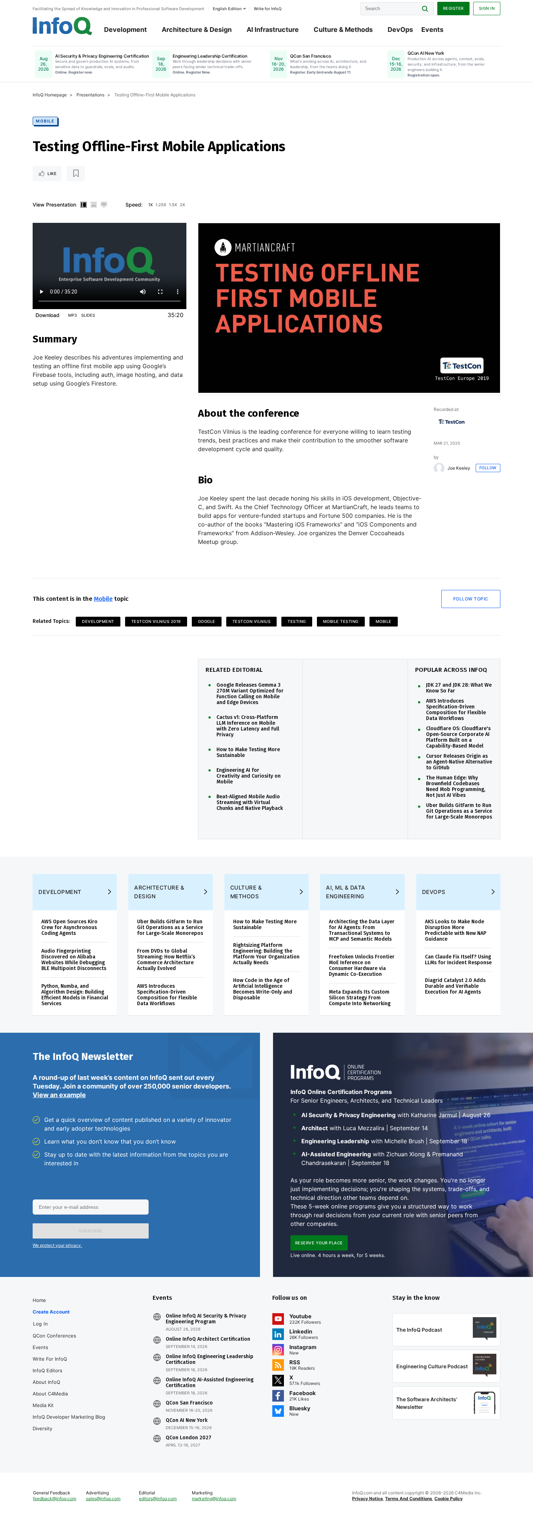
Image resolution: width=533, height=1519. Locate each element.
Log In (40, 1324)
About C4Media (50, 1394)
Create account (51, 1312)
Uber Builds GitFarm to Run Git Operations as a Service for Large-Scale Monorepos (459, 811)
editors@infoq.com (158, 1498)
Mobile (45, 121)
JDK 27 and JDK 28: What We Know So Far (459, 688)
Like (52, 173)
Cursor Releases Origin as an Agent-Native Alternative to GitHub (459, 762)
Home (39, 1300)
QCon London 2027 (188, 1438)
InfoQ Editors (47, 1370)
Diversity (42, 1428)
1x (150, 204)
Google (206, 621)
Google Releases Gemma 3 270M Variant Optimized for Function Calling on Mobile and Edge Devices (250, 694)
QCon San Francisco (189, 1403)
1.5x (173, 204)
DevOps (400, 29)
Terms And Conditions (408, 1498)
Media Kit (43, 1405)
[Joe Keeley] (439, 468)
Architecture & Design (197, 29)
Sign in (487, 8)
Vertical (83, 204)
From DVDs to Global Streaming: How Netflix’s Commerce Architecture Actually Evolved (166, 959)
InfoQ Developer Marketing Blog (69, 1417)
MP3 (72, 315)
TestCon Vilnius (251, 621)
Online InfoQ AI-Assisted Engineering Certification (209, 1383)
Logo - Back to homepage (62, 26)
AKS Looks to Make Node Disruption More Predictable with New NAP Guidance (455, 930)
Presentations (90, 94)
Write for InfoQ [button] (267, 8)
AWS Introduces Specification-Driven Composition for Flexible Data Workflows (456, 709)
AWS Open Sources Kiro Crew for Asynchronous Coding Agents (69, 927)
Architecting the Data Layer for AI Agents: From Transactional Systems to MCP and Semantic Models (361, 930)
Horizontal (93, 204)
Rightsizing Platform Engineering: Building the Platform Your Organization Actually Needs (266, 954)
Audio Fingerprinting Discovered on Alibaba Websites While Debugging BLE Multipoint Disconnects (73, 959)
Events (432, 29)
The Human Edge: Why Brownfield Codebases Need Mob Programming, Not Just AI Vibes (455, 786)
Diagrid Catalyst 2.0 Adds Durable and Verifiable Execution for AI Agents (455, 986)
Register (453, 8)
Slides (88, 315)
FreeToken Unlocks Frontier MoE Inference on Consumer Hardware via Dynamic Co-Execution (361, 965)
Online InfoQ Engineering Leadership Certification (209, 1359)
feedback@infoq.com (54, 1498)
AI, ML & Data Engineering (345, 892)
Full (103, 204)
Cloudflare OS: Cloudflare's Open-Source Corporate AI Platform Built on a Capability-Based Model (458, 737)
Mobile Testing (341, 621)
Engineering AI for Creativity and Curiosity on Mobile (248, 776)
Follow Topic (470, 599)
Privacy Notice (367, 1498)
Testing (297, 621)
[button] (91, 1231)
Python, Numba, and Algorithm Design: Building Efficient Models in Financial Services (74, 995)
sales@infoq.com (103, 1498)
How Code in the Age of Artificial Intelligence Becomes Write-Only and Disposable (262, 989)
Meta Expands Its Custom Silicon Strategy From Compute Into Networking (360, 998)
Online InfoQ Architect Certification (208, 1339)
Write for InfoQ (50, 1359)
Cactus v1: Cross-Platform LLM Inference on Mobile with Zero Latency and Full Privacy (247, 726)
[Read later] (76, 173)
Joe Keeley (458, 468)
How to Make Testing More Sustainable (248, 752)
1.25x (161, 204)
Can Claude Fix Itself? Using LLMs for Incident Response (458, 960)
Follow (488, 467)
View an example (59, 1095)
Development (125, 29)
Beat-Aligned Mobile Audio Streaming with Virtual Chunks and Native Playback (249, 802)
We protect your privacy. (57, 1245)
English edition (227, 8)
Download (47, 315)
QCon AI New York (186, 1420)
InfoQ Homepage (50, 94)
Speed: (133, 204)
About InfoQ (46, 1382)
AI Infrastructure (273, 29)
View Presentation (54, 204)
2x (182, 204)
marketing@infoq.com (214, 1498)
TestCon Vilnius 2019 (156, 621)
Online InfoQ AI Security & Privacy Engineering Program (206, 1319)
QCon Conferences (54, 1336)
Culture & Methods (343, 29)
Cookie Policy (448, 1498)
